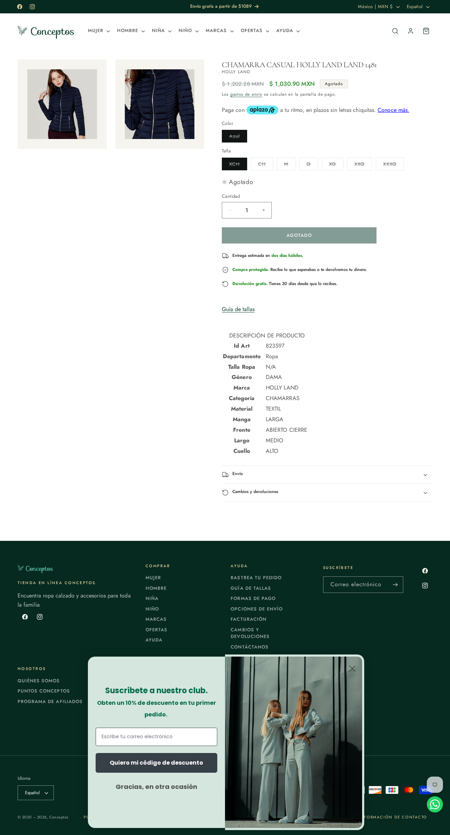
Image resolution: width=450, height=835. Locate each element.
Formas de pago (253, 598)
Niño (152, 609)
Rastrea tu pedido (256, 577)
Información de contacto (393, 817)
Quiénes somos (39, 680)
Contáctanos (249, 647)
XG (336, 165)
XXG (363, 165)
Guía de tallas (238, 309)
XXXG (393, 165)
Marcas (156, 619)
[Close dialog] (352, 668)
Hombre (156, 588)
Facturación (248, 619)
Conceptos (58, 817)
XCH (238, 165)
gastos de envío (246, 94)
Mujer (153, 577)
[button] (98, 31)
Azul (238, 137)
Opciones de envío (257, 609)
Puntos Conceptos (44, 691)
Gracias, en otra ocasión (156, 786)
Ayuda (154, 640)
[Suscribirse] (395, 584)
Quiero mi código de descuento (156, 763)
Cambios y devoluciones (250, 633)
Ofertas (156, 629)
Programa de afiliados (50, 701)
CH (265, 165)
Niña (152, 598)
